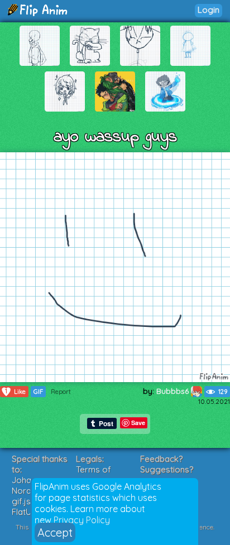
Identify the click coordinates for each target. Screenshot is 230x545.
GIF (38, 392)
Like (15, 391)
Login (208, 9)
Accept (55, 532)
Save (138, 422)
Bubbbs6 (173, 391)
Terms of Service (93, 474)
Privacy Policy (82, 519)
